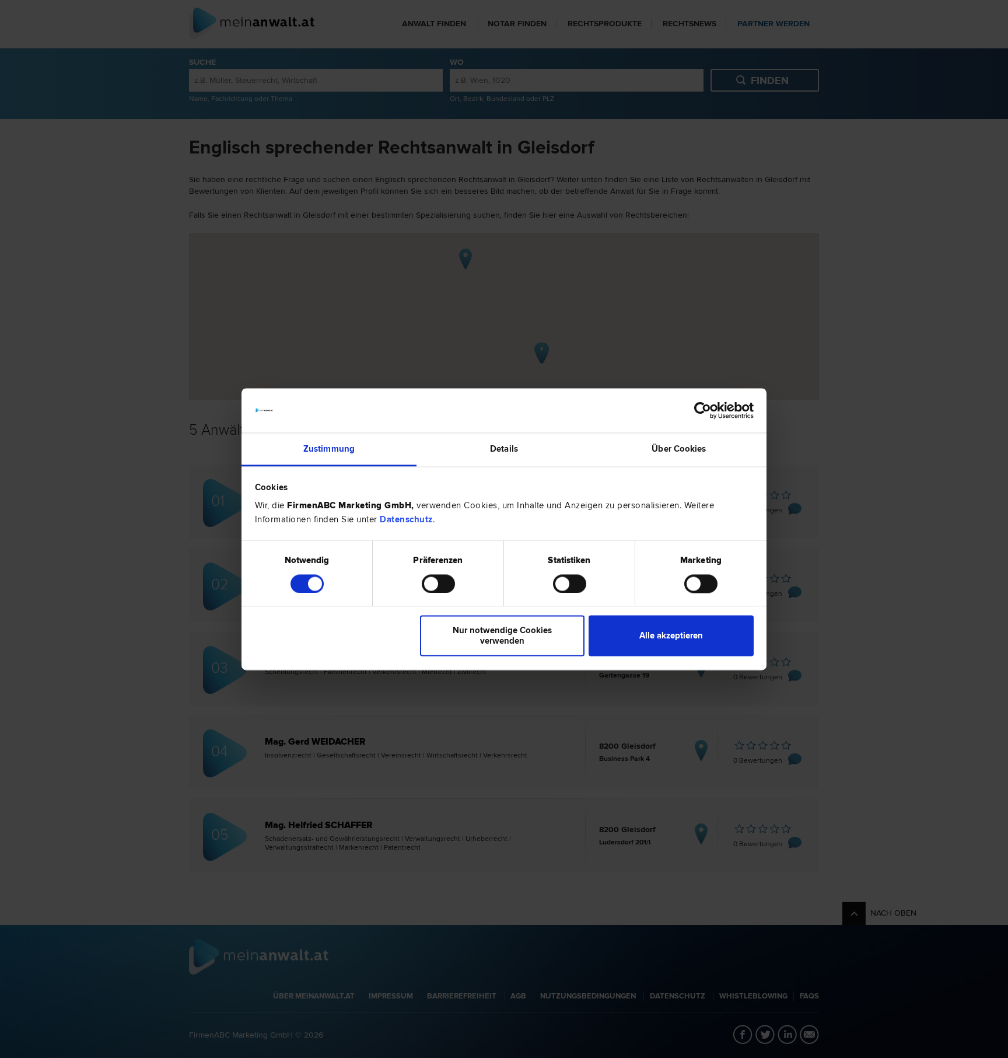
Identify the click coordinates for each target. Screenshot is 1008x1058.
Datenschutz (406, 520)
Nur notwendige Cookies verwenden (502, 636)
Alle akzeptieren (671, 636)
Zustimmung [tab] (329, 449)
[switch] (438, 583)
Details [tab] (504, 449)
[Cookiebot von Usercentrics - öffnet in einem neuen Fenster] (703, 410)
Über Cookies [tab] (679, 449)
